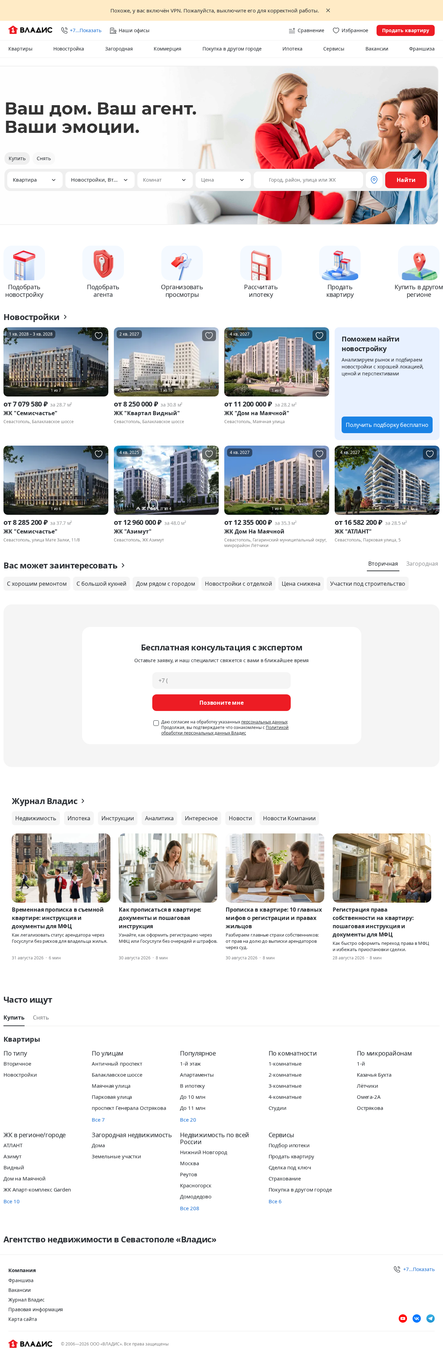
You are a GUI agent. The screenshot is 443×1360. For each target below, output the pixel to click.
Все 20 (188, 1119)
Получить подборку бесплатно (387, 425)
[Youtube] (403, 1318)
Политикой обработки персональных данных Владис (225, 730)
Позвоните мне (221, 702)
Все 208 (189, 1208)
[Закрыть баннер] (328, 10)
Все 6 (275, 1201)
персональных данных (264, 722)
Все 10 (11, 1201)
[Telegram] (430, 1318)
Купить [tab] (14, 1017)
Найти (406, 180)
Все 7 (98, 1119)
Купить (17, 158)
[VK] (417, 1318)
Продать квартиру (405, 30)
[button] (35, 180)
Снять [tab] (41, 1017)
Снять (44, 158)
